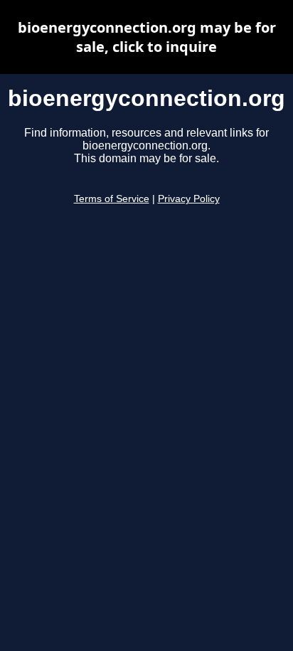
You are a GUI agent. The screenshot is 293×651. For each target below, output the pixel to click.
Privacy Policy (189, 199)
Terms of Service (111, 199)
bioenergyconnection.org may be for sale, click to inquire (147, 37)
